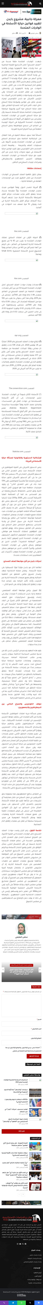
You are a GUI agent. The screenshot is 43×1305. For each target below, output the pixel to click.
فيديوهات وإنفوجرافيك (34, 1279)
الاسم (39, 1019)
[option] (21, 970)
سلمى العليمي (34, 33)
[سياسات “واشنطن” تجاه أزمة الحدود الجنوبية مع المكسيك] (35, 1093)
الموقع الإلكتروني (36, 1038)
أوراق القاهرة (37, 1273)
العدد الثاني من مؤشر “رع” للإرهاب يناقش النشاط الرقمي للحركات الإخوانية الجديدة (15, 1186)
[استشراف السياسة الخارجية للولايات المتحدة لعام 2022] (35, 1083)
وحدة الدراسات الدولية (34, 1258)
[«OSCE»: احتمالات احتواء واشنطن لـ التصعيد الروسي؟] (35, 1103)
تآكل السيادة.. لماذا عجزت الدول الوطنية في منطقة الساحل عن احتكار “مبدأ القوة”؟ (21, 972)
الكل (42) (22, 1131)
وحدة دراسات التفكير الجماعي (32, 1262)
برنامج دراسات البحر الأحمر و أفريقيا (21, 965)
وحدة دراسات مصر (35, 1255)
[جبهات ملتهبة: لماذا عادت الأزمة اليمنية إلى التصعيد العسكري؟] (35, 1156)
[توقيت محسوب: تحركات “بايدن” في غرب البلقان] (35, 1112)
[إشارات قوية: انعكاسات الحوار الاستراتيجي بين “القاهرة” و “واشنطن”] (35, 1122)
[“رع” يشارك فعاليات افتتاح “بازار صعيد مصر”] (35, 1166)
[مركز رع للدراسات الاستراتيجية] (21, 4)
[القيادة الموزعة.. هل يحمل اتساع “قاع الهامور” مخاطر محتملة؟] (35, 1146)
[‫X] (23, 1244)
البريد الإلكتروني (36, 1029)
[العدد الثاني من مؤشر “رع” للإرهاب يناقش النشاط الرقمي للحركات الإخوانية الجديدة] (35, 1186)
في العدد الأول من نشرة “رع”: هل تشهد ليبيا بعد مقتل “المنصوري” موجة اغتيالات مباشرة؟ (15, 1175)
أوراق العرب (37, 1276)
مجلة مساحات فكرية (35, 1283)
